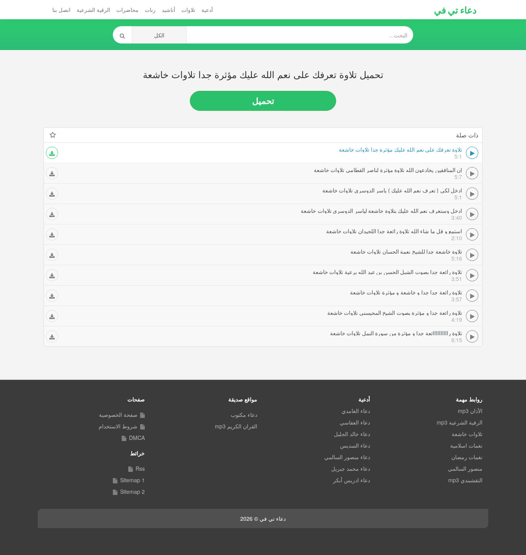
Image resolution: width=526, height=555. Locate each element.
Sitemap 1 (132, 480)
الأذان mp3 (470, 411)
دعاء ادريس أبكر (351, 480)
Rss (140, 468)
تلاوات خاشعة (467, 434)
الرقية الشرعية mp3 (459, 422)
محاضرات (127, 9)
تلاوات (188, 9)
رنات (150, 9)
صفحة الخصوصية (118, 414)
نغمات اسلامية (466, 445)
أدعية (207, 9)
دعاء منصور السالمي (347, 457)
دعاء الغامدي (356, 411)
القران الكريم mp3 (236, 426)
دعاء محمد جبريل (350, 468)
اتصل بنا (61, 9)
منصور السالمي (465, 468)
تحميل (263, 100)
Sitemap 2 (132, 491)
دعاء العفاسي (355, 422)
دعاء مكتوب (244, 414)
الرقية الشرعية (93, 9)
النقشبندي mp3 (465, 480)
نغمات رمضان (466, 457)
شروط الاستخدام (118, 426)
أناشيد (168, 9)
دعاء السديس (355, 445)
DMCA (137, 437)
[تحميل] (52, 153)
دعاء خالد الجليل (352, 434)
